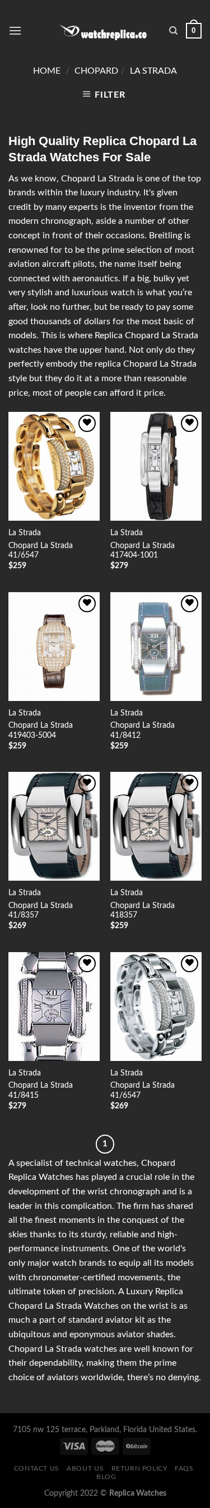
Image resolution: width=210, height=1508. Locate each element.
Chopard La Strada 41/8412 (142, 730)
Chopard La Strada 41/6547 (40, 551)
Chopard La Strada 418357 (142, 911)
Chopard (96, 70)
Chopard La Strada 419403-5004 (40, 730)
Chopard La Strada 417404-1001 (142, 551)
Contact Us (36, 1468)
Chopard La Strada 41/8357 (40, 911)
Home (46, 70)
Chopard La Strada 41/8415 (40, 1090)
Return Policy (139, 1468)
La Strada (153, 70)
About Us (85, 1468)
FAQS (184, 1468)
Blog (106, 1476)
